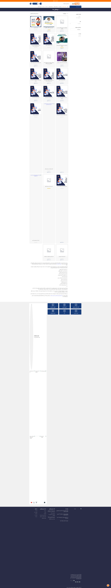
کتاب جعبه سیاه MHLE (52, 519)
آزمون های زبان (76, 313)
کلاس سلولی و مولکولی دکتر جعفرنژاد (48, 256)
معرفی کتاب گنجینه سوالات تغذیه (64, 520)
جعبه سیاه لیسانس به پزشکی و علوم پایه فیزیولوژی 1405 (51, 517)
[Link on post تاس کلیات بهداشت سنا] (43, 468)
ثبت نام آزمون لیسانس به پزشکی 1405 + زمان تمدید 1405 (62, 518)
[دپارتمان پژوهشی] (53, 311)
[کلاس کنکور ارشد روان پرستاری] (48, 91)
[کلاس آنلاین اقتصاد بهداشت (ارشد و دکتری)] (62, 91)
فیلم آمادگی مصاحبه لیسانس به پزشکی (62, 62)
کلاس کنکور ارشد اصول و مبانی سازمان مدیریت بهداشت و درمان (49, 80)
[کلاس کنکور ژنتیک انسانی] (62, 73)
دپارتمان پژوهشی (53, 313)
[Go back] (60, 9)
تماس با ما (36, 515)
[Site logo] (76, 3)
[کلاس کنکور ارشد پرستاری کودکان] (48, 135)
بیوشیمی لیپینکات (53, 513)
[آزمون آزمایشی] (64, 305)
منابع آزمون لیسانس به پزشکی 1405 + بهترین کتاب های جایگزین (62, 514)
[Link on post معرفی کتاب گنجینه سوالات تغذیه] (43, 403)
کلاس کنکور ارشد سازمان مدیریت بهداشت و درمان (35, 80)
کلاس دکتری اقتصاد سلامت (49, 45)
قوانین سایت (35, 512)
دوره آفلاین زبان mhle (36, 114)
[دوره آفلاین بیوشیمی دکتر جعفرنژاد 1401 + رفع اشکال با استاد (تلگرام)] (48, 56)
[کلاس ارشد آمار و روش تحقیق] (48, 180)
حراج (79, 16)
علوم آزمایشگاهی (44, 518)
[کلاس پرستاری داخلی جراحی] (35, 91)
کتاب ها (36, 510)
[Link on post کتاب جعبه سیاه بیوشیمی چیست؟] (38, 403)
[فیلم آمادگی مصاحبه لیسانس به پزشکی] (62, 56)
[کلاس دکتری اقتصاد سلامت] (48, 39)
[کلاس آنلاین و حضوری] (76, 305)
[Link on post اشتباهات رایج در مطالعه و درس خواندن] (38, 468)
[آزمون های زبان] (76, 311)
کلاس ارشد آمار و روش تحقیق (49, 186)
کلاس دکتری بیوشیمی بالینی (35, 240)
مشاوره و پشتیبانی (52, 307)
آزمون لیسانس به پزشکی (43, 516)
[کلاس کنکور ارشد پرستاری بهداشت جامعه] (35, 56)
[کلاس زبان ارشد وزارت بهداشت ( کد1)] (62, 180)
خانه (67, 13)
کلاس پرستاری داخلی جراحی (35, 97)
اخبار (64, 313)
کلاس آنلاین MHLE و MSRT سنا (49, 27)
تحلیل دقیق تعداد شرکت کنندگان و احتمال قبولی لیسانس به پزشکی (62, 511)
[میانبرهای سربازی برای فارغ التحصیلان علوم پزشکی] (62, 39)
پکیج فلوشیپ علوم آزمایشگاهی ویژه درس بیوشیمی (62, 28)
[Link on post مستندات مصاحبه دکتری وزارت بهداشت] (32, 468)
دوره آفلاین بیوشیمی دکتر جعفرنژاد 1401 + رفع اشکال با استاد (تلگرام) (49, 63)
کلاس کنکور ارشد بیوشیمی (62, 256)
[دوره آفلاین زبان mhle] (35, 108)
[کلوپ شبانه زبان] (35, 21)
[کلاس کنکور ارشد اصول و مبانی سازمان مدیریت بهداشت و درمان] (48, 73)
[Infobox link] (38, 337)
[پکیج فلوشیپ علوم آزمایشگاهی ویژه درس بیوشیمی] (62, 21)
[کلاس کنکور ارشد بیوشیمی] (62, 250)
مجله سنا (36, 513)
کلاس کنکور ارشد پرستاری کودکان (49, 168)
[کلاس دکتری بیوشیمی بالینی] (35, 207)
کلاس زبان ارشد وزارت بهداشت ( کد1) (62, 186)
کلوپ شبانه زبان (36, 27)
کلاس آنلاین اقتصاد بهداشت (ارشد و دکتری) (61, 98)
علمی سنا (79, 23)
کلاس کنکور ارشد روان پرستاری (49, 97)
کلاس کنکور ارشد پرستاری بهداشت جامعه (36, 62)
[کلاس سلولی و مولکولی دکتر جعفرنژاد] (48, 250)
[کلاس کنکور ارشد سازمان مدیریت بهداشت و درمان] (35, 73)
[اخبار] (64, 311)
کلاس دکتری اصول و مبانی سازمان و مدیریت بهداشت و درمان (35, 46)
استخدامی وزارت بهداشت (43, 515)
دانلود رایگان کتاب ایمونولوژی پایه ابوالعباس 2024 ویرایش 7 (51, 511)
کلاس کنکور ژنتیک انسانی (62, 80)
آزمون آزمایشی (64, 307)
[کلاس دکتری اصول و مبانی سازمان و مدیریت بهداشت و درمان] (35, 39)
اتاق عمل (45, 513)
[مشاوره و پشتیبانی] (53, 305)
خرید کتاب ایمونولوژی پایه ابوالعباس (52, 515)
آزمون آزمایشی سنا (59, 263)
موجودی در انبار (78, 17)
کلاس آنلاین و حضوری (76, 307)
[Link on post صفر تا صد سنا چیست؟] (32, 403)
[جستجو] (40, 4)
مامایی (45, 512)
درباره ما (36, 516)
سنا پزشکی (79, 35)
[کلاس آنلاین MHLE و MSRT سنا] (48, 21)
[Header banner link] (55, 1)
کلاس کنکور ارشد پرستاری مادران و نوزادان (62, 114)
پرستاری (45, 510)
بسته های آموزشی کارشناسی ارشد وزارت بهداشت (56, 295)
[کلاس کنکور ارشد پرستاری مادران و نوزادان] (62, 108)
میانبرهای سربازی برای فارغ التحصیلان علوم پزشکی (62, 46)
